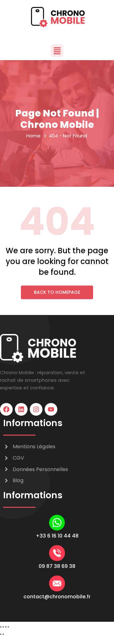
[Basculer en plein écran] (3, 626)
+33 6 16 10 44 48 (57, 535)
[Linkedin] (21, 409)
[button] (57, 50)
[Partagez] (5, 626)
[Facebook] (6, 409)
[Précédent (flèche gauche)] (0, 634)
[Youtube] (51, 409)
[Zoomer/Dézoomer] (0, 626)
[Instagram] (36, 409)
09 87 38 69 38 (57, 566)
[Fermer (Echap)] (8, 626)
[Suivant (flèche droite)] (3, 634)
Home (33, 135)
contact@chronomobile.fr (57, 596)
